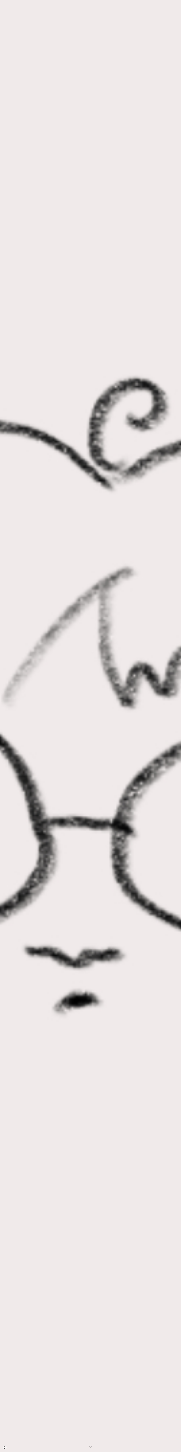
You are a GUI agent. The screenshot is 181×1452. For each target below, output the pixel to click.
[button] (90, 1447)
